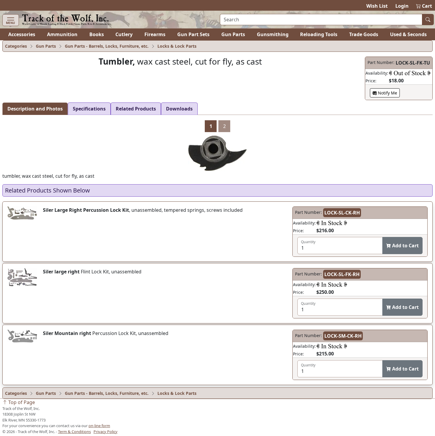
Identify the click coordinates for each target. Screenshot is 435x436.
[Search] (428, 19)
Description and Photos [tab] (35, 108)
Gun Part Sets (193, 34)
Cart (424, 6)
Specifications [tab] (89, 108)
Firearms (154, 34)
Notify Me (387, 93)
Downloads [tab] (179, 108)
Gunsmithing (273, 34)
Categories (16, 46)
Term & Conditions (74, 431)
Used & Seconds (408, 34)
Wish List (377, 6)
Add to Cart (405, 245)
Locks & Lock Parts (176, 46)
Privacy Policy (105, 431)
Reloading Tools (318, 34)
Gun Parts (233, 34)
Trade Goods (363, 34)
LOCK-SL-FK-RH (342, 274)
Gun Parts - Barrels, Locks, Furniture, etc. (107, 46)
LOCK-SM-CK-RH (343, 336)
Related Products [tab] (136, 108)
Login (402, 6)
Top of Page (21, 402)
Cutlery (124, 34)
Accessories (21, 34)
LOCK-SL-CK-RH (342, 212)
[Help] (410, 73)
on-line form (99, 425)
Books (96, 34)
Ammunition (62, 34)
